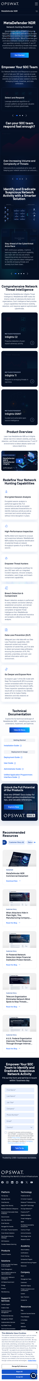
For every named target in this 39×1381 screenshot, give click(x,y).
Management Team (26, 1279)
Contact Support (5, 1304)
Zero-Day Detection (6, 1220)
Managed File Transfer (7, 1226)
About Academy (25, 1249)
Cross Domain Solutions (7, 1233)
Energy (3, 1285)
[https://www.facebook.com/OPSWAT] (2, 1182)
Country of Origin (25, 1230)
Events (23, 1323)
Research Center (25, 1239)
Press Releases (25, 1317)
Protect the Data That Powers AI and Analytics (9, 1265)
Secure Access (5, 1217)
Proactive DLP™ (25, 1212)
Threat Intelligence (26, 1218)
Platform (5, 1192)
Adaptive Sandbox (26, 1215)
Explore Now (13, 807)
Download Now (12, 881)
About (22, 1276)
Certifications (24, 1253)
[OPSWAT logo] (10, 3)
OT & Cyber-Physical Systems (9, 1230)
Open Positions (25, 1297)
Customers (24, 1282)
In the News (24, 1320)
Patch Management (6, 1269)
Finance (3, 1288)
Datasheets (24, 1330)
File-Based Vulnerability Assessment (27, 1225)
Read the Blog (12, 923)
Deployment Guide (12, 757)
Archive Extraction (26, 1233)
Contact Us (24, 1300)
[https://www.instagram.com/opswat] (7, 1182)
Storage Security (5, 1199)
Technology (26, 1192)
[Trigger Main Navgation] (36, 3)
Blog (22, 1310)
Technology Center (26, 1236)
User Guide (9, 763)
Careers (23, 1293)
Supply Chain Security (7, 1205)
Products (5, 1251)
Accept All (19, 1377)
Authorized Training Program (29, 1262)
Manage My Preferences (19, 1366)
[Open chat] (33, 1375)
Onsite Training (25, 1256)
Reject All (19, 1372)
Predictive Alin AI (25, 1196)
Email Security (5, 1223)
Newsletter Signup (26, 1285)
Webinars (23, 1326)
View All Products (6, 1254)
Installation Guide (11, 746)
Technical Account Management (6, 1311)
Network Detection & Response (9, 1209)
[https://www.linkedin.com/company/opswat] (12, 1182)
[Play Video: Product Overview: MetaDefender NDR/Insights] (19, 461)
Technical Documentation (8, 1328)
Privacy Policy (16, 1138)
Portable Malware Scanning (8, 1244)
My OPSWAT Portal (6, 1325)
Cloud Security (5, 1202)
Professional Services (7, 1316)
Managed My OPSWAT (7, 1319)
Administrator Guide (12, 769)
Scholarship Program (26, 1259)
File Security (4, 1196)
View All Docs (19, 730)
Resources (24, 1266)
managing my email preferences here (20, 1142)
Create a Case (5, 1308)
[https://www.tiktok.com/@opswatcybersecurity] (22, 1182)
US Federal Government (7, 1282)
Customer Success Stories (28, 1313)
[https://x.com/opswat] (27, 1182)
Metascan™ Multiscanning (28, 1202)
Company (25, 1272)
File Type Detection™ (26, 1209)
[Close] (36, 1332)
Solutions (5, 1261)
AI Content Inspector (26, 1199)
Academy (25, 1246)
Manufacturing (5, 1292)
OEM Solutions (5, 1241)
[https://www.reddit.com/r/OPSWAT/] (17, 1182)
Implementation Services (8, 1322)
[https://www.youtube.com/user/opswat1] (31, 1182)
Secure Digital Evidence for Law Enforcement (8, 1273)
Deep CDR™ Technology (27, 1205)
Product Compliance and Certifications (27, 1289)
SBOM (22, 1222)
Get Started (19, 55)
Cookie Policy (32, 1360)
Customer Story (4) (16, 842)
